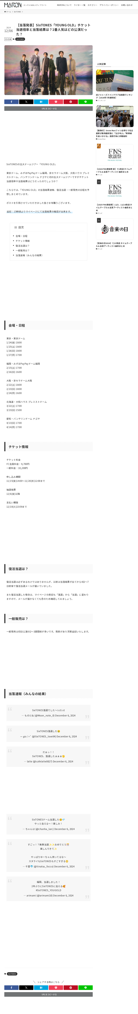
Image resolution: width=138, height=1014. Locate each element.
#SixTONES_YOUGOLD (48, 890)
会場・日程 (21, 236)
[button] (11, 101)
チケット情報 (23, 240)
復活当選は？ (23, 245)
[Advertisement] (48, 134)
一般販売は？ (23, 250)
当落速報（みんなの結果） (30, 255)
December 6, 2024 (65, 715)
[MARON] (12, 5)
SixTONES (20, 39)
